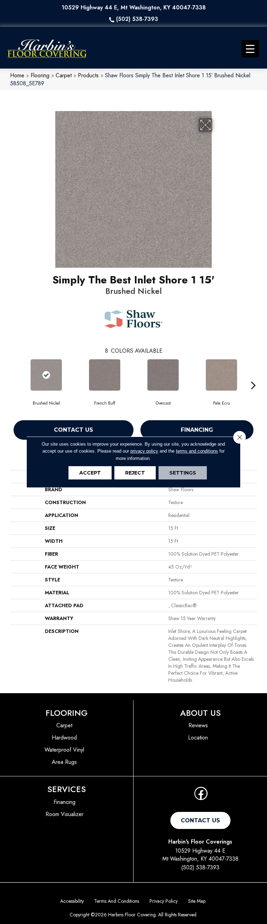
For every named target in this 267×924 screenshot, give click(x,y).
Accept (90, 473)
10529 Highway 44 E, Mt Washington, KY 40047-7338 (134, 7)
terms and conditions (197, 451)
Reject (135, 473)
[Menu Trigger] (250, 48)
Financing (197, 429)
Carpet (64, 75)
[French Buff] (104, 375)
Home (17, 75)
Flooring (40, 75)
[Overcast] (163, 375)
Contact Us (73, 429)
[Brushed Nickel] (46, 375)
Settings (182, 473)
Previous (13, 374)
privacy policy (144, 451)
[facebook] (201, 796)
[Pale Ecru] (221, 375)
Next (253, 374)
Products (88, 75)
